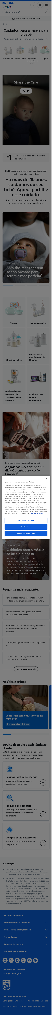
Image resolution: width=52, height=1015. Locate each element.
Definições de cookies (25, 521)
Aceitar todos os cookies (25, 534)
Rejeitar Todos (25, 528)
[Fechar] (45, 477)
